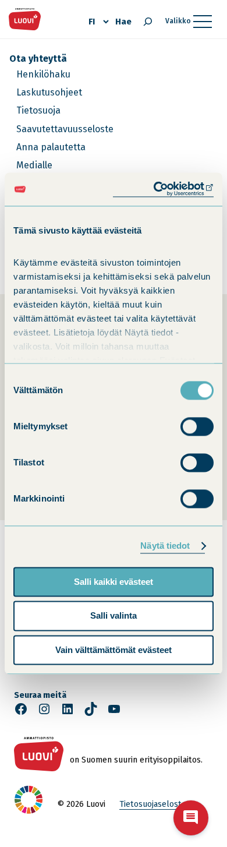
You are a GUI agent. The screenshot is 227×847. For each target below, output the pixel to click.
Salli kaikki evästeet (113, 582)
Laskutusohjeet (49, 92)
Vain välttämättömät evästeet (113, 650)
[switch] (197, 426)
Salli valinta (113, 616)
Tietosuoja (38, 110)
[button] (190, 817)
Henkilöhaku (43, 74)
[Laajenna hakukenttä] (148, 21)
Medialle (34, 165)
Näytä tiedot (165, 545)
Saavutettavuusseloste (65, 129)
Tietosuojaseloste (152, 804)
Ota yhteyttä (38, 58)
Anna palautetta (51, 147)
